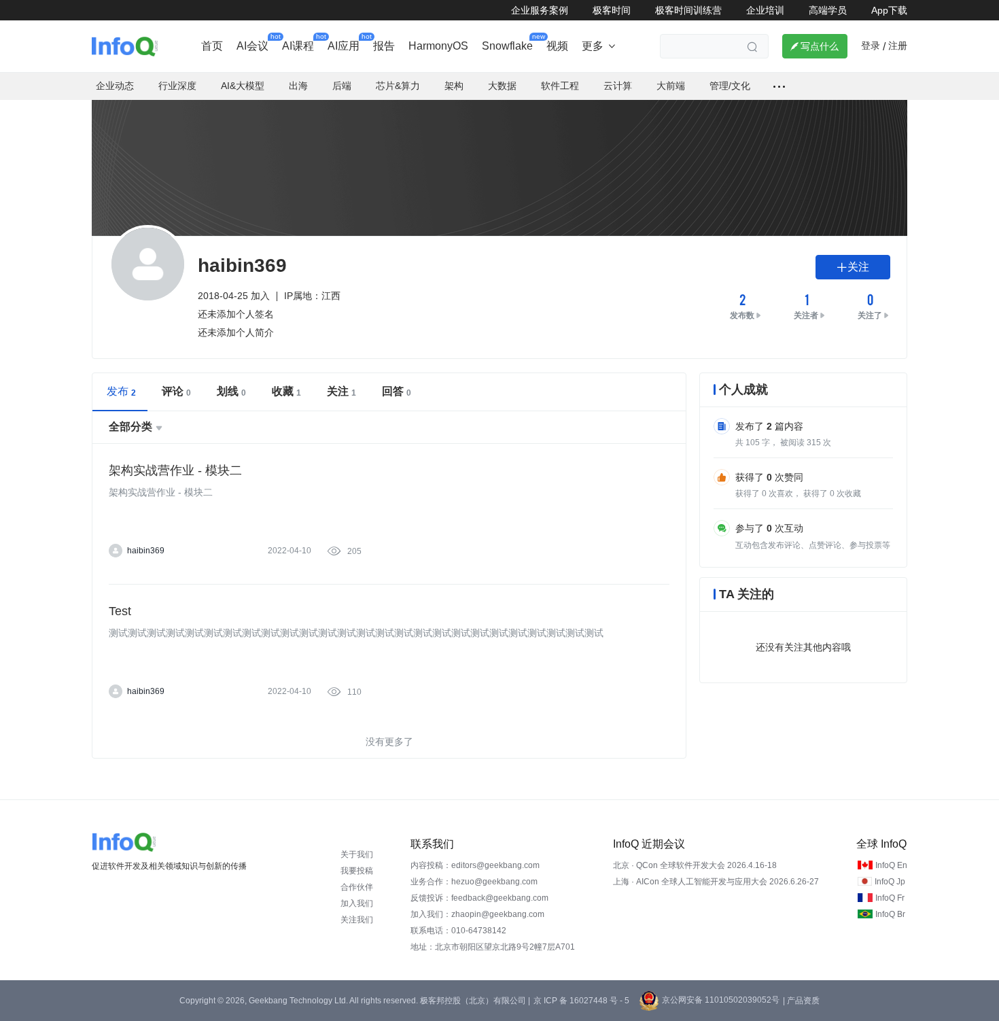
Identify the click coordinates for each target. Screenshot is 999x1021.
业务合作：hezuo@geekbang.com (474, 881)
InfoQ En (891, 865)
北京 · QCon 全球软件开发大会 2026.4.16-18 (695, 865)
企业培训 (765, 10)
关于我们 (356, 854)
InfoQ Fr (890, 898)
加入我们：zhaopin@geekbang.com (477, 914)
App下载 (889, 10)
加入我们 (356, 903)
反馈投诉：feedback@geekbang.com (479, 898)
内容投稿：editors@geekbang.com (475, 865)
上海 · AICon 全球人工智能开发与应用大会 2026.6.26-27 (716, 881)
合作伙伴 (356, 887)
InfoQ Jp (890, 881)
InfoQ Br (890, 914)
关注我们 (356, 919)
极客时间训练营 (688, 10)
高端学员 (828, 10)
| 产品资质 (801, 1000)
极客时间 (612, 10)
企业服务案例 (539, 10)
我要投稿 (356, 871)
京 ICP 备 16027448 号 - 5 (581, 1000)
